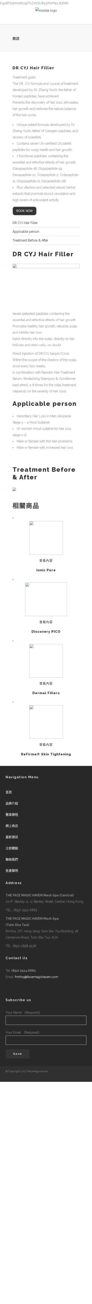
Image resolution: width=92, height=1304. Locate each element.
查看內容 (46, 560)
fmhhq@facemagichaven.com (36, 977)
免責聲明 (12, 870)
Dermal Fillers (46, 693)
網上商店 (12, 826)
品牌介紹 (12, 803)
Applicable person (26, 231)
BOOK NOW (24, 211)
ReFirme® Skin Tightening (46, 754)
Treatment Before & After (30, 240)
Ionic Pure (46, 570)
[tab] (46, 223)
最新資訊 (12, 837)
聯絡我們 (12, 859)
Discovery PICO (46, 632)
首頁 (9, 792)
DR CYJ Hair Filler (25, 223)
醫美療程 (12, 814)
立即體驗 (12, 848)
